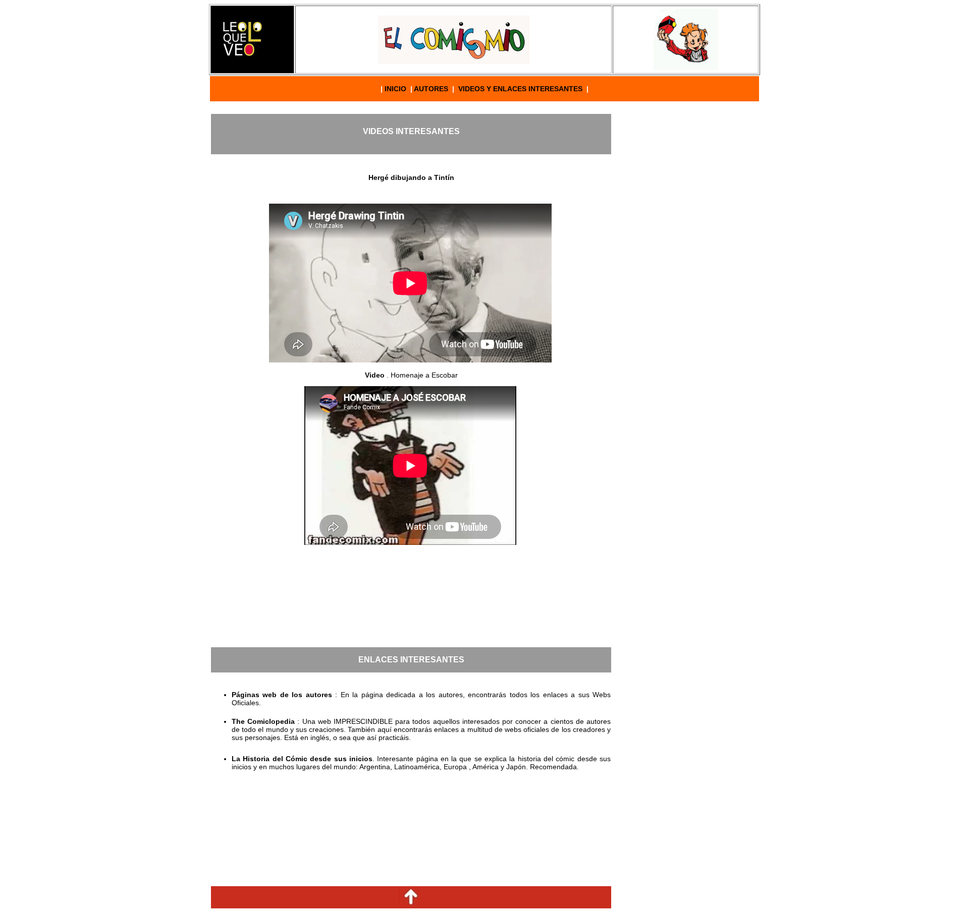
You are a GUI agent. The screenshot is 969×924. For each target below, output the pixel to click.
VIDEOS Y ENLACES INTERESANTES (521, 89)
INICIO (395, 89)
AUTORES (431, 89)
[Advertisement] (686, 265)
